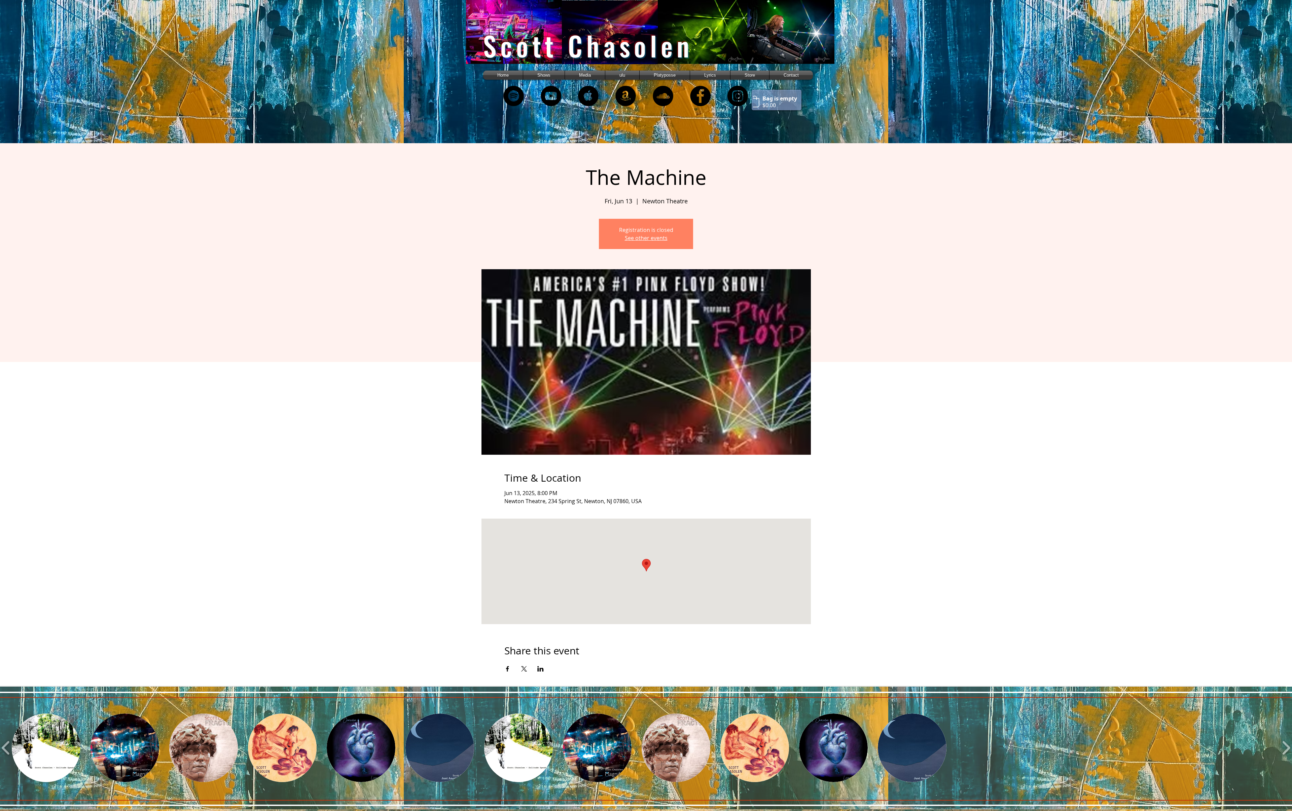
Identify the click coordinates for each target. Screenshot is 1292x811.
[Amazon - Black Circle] (625, 96)
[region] (522, 37)
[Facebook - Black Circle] (700, 96)
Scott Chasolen (588, 45)
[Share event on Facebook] (507, 669)
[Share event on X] (524, 669)
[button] (585, 75)
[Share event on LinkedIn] (540, 669)
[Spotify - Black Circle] (513, 96)
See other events (646, 238)
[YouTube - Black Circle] (551, 96)
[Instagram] (737, 96)
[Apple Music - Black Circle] (588, 96)
